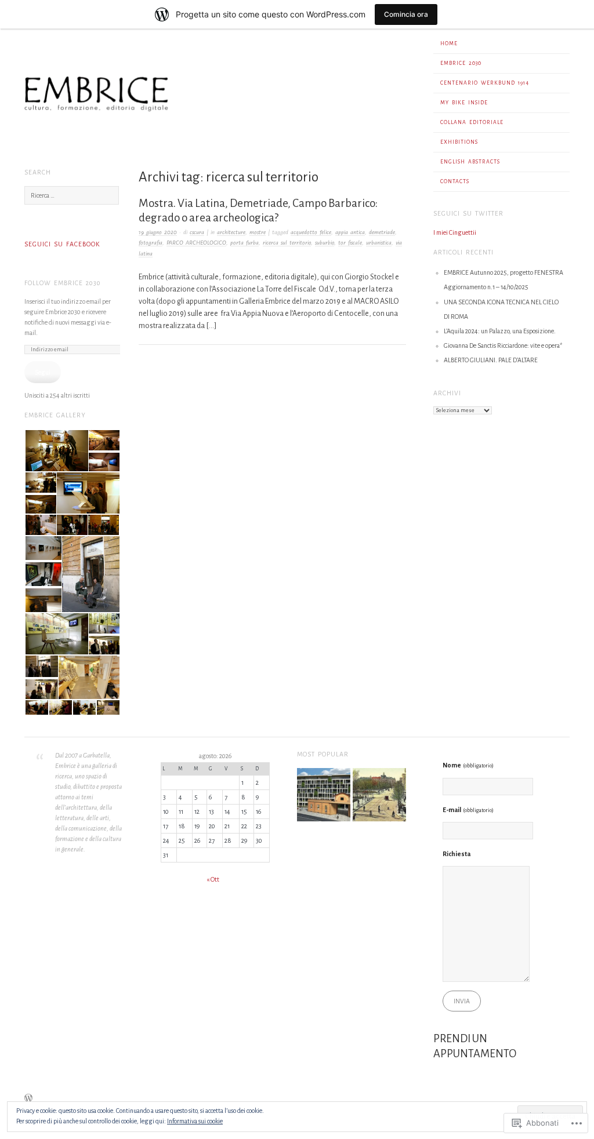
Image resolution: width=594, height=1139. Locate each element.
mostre (257, 232)
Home (449, 43)
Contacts (454, 181)
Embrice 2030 (460, 63)
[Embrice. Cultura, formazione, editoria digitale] (215, 147)
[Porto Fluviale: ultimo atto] (323, 796)
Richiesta (456, 853)
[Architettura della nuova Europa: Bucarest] (379, 796)
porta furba (244, 242)
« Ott (213, 879)
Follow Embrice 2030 (62, 282)
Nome (468, 765)
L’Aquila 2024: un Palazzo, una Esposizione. (500, 330)
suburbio (324, 242)
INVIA (462, 1001)
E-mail (468, 809)
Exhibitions (459, 142)
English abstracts (470, 162)
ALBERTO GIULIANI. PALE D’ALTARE (491, 359)
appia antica (350, 232)
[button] (56, 451)
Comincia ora (406, 14)
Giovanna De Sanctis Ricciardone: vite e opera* (503, 345)
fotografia (150, 242)
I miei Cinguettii (454, 232)
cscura (197, 232)
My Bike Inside (464, 102)
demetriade (382, 232)
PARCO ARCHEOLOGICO (196, 242)
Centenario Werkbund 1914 (484, 83)
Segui (42, 372)
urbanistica (379, 242)
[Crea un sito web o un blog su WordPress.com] (28, 1099)
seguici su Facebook (62, 244)
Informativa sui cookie (195, 1121)
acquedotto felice (311, 232)
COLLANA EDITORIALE (472, 122)
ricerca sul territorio (287, 242)
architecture (231, 232)
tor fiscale (350, 242)
